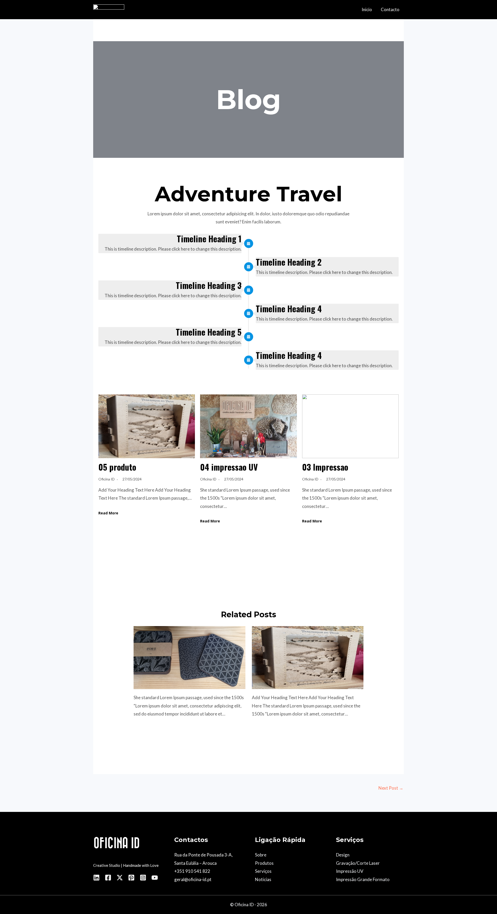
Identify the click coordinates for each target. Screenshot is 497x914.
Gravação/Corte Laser (358, 863)
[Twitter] (119, 877)
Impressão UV (349, 871)
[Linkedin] (96, 877)
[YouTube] (154, 877)
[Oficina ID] (108, 9)
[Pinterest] (131, 877)
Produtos (264, 863)
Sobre (260, 855)
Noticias (263, 879)
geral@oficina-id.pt (192, 879)
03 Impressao (325, 467)
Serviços (263, 871)
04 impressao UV (229, 467)
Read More (108, 513)
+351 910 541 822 (192, 871)
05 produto (117, 467)
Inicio (367, 9)
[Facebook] (108, 877)
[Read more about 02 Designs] (189, 657)
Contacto (390, 9)
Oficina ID (106, 479)
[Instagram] (143, 877)
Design (342, 855)
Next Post (390, 788)
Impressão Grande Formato (363, 879)
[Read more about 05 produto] (308, 657)
